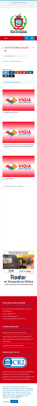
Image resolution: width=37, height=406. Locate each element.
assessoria (16, 374)
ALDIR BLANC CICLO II (11, 112)
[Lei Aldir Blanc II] (18, 166)
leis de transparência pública (11, 379)
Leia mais (18, 396)
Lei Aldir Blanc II (9, 179)
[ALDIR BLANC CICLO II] (18, 100)
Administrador (9, 56)
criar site (14, 372)
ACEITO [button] (14, 401)
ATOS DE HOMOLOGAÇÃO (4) (12, 61)
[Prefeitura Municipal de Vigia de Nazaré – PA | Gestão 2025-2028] (18, 22)
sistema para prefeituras (26, 372)
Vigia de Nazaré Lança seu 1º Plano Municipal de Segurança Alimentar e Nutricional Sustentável (19, 5)
